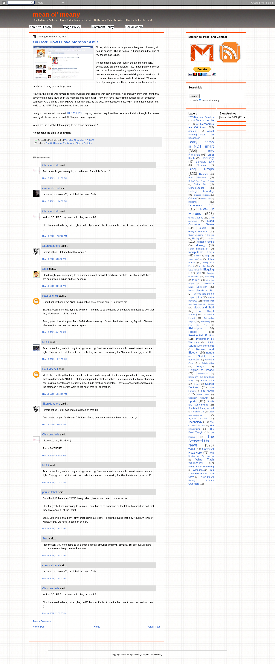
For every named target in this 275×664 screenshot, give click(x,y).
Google (202, 228)
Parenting (205, 321)
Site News (207, 390)
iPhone (197, 256)
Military (195, 280)
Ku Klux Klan (204, 266)
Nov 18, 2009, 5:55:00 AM (54, 259)
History (195, 238)
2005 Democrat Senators (201, 117)
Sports (192, 401)
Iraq (207, 255)
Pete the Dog (197, 325)
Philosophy (195, 328)
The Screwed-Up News (201, 440)
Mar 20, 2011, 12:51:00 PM (54, 482)
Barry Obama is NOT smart (201, 144)
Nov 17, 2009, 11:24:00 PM (54, 201)
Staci (45, 268)
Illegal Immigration (198, 248)
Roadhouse (203, 374)
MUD (45, 342)
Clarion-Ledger (196, 188)
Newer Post (39, 626)
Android (192, 131)
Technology (195, 421)
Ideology (200, 245)
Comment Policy (103, 27)
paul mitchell (49, 492)
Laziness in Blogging (201, 269)
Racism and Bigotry (73, 143)
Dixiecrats (193, 202)
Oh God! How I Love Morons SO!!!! (65, 42)
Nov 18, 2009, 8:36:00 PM (54, 455)
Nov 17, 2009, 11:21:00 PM (54, 178)
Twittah (191, 449)
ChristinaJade (50, 165)
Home (97, 626)
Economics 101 (201, 205)
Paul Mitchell (50, 295)
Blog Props (201, 169)
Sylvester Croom (197, 418)
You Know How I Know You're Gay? (201, 473)
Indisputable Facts (201, 252)
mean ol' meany (56, 14)
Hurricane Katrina (205, 242)
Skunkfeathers (51, 245)
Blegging (201, 165)
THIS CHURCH (75, 113)
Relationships (208, 363)
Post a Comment (42, 621)
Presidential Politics (201, 335)
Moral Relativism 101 (201, 290)
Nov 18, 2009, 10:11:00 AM (54, 359)
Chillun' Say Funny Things (201, 181)
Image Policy (71, 27)
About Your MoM (40, 27)
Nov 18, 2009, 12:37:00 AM (54, 236)
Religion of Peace (201, 369)
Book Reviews (197, 177)
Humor (209, 238)
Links (198, 273)
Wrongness (199, 470)
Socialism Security (198, 398)
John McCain (194, 259)
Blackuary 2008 (205, 161)
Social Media (134, 27)
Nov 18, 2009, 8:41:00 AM (54, 332)
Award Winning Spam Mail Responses (201, 134)
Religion (88, 143)
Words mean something (201, 466)
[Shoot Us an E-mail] (201, 65)
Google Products (197, 231)
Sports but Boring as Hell (201, 408)
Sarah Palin (207, 380)
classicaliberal (50, 188)
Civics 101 (200, 184)
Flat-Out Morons (54, 143)
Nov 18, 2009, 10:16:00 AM (54, 394)
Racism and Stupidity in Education (201, 356)
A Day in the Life (203, 120)
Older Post (154, 626)
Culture (192, 198)
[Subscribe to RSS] (229, 65)
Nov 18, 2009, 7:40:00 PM (54, 424)
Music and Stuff (203, 307)
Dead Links (206, 199)
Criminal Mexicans (202, 195)
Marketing (209, 277)
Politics (192, 331)
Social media (203, 394)
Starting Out (198, 412)
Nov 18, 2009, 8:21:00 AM (54, 286)
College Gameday (201, 191)
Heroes (210, 235)
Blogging (203, 174)
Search (197, 384)
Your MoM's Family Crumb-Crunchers (201, 480)
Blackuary (207, 158)
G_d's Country (195, 217)
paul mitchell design (154, 654)
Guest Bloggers (195, 235)
